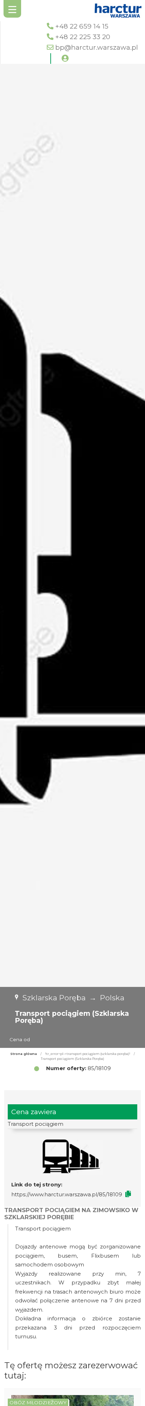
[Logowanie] (65, 58)
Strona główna (23, 1054)
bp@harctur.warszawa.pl (96, 47)
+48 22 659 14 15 (81, 26)
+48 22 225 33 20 (82, 37)
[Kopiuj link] (128, 1194)
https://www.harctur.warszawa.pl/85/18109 (66, 1194)
